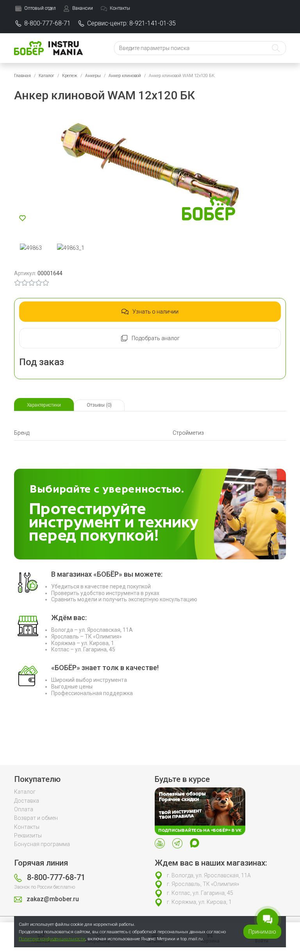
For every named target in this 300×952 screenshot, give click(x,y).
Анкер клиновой (125, 75)
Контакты (26, 827)
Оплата (23, 809)
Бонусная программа (42, 844)
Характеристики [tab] (44, 405)
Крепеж (69, 75)
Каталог (46, 75)
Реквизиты (28, 835)
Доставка (26, 801)
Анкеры (93, 75)
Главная (22, 75)
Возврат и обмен (36, 818)
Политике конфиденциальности (52, 938)
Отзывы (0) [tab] (99, 405)
